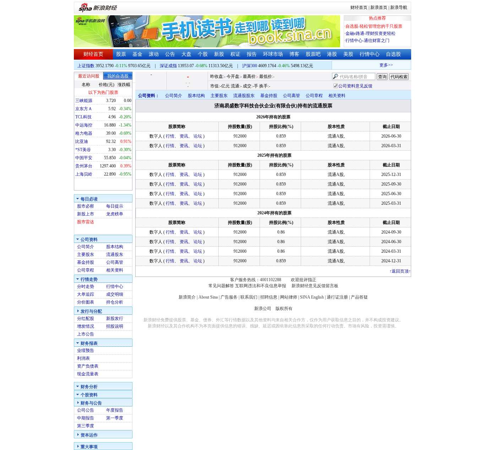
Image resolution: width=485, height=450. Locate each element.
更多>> (383, 65)
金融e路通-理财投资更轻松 (370, 33)
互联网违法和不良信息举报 (260, 285)
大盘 (186, 54)
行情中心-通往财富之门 (367, 40)
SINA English (312, 297)
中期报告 (85, 418)
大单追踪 (85, 294)
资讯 (184, 136)
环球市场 (273, 54)
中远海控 (83, 125)
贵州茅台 (83, 166)
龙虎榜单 (114, 213)
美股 (348, 54)
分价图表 (85, 302)
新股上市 (85, 213)
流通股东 (114, 254)
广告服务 (229, 297)
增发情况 (85, 326)
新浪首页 (378, 7)
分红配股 (85, 318)
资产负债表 (87, 366)
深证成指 (168, 65)
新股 (219, 54)
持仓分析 (114, 302)
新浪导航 (398, 7)
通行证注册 (337, 297)
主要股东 (85, 254)
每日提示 (114, 206)
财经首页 (358, 7)
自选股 (393, 54)
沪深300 (249, 65)
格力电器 (83, 133)
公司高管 (114, 262)
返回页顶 (400, 271)
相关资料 (114, 270)
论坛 (198, 136)
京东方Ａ (83, 108)
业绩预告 (85, 350)
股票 (121, 54)
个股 (203, 54)
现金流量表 (87, 373)
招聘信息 (268, 297)
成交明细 (114, 294)
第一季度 (114, 418)
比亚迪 (81, 141)
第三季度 (85, 425)
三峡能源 (83, 100)
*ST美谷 (83, 149)
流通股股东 (244, 95)
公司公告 (85, 410)
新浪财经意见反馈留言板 (314, 285)
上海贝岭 (83, 174)
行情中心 (370, 54)
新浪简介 (187, 297)
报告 (252, 54)
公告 (170, 54)
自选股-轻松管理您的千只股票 (373, 26)
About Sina (208, 297)
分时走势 (85, 286)
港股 (332, 54)
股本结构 (114, 246)
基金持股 (85, 262)
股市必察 (85, 206)
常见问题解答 (221, 285)
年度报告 (114, 410)
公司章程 (85, 270)
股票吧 (313, 54)
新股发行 (114, 318)
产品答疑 (359, 297)
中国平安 (83, 157)
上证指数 (85, 65)
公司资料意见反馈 (355, 86)
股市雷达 (85, 221)
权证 (235, 54)
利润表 (83, 358)
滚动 (154, 54)
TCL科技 (83, 116)
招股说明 (114, 326)
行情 (170, 136)
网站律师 (288, 297)
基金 (137, 54)
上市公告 (85, 334)
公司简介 (85, 246)
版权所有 (284, 308)
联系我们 (248, 297)
